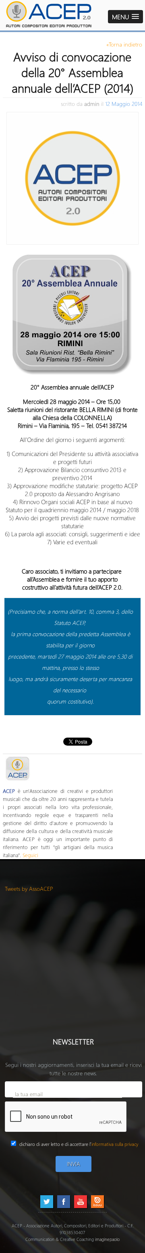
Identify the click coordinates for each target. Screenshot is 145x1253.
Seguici (30, 855)
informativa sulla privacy (114, 1144)
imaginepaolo (107, 1239)
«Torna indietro (124, 44)
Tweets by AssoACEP (29, 888)
